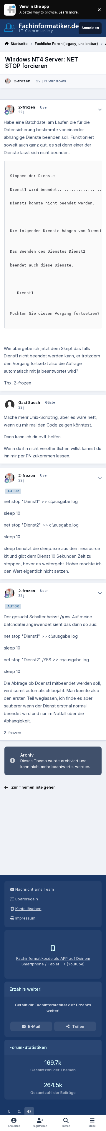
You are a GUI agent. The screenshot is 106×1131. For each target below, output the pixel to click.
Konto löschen (28, 908)
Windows (57, 81)
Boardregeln (26, 899)
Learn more (10, 9)
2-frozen (22, 81)
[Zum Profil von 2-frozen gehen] (8, 81)
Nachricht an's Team (34, 889)
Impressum (25, 918)
